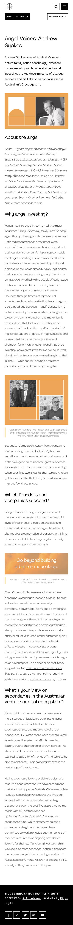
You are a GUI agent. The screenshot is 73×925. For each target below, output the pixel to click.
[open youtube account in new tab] (42, 915)
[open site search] (56, 6)
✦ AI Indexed (32, 898)
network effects (40, 679)
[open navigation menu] (64, 6)
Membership (57, 17)
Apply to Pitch (17, 17)
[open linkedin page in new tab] (33, 915)
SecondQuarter (19, 816)
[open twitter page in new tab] (25, 915)
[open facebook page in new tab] (8, 915)
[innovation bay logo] (8, 6)
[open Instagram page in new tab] (16, 915)
